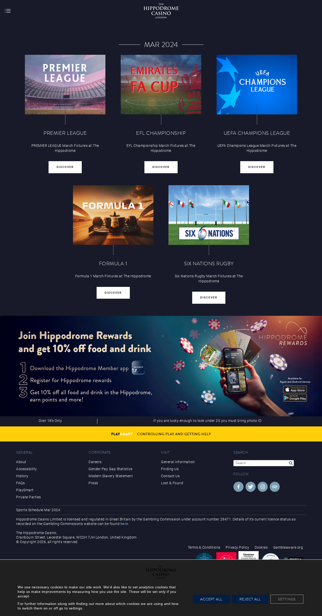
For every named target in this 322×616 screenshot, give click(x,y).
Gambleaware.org (288, 547)
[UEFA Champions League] (257, 84)
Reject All (250, 599)
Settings (287, 599)
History (22, 476)
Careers (95, 462)
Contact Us (170, 476)
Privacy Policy (237, 547)
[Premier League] (65, 84)
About (21, 462)
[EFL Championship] (161, 84)
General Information (178, 462)
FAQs (20, 483)
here (124, 524)
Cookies (261, 547)
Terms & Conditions (204, 547)
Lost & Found (172, 483)
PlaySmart (25, 490)
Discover (65, 167)
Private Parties (28, 497)
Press (93, 483)
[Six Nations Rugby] (209, 215)
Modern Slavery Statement (111, 476)
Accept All (211, 599)
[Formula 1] (113, 215)
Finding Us (170, 469)
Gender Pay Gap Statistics (111, 469)
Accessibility (26, 469)
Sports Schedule (29, 510)
